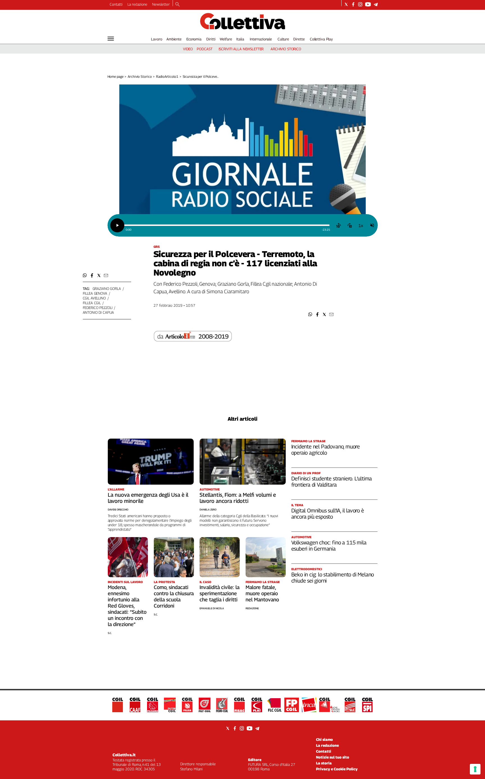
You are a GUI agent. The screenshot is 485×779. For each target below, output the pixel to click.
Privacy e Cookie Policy (337, 769)
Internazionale (261, 39)
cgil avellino (94, 298)
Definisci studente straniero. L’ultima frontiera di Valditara (331, 481)
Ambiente (174, 39)
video (188, 49)
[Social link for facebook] (353, 4)
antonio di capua (98, 312)
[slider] (227, 225)
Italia (240, 39)
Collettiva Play (321, 39)
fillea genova (95, 293)
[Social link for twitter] (346, 4)
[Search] (177, 4)
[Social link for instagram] (360, 4)
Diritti (210, 39)
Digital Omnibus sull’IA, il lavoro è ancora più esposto (327, 513)
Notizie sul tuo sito (332, 757)
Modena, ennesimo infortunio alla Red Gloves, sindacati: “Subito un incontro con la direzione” (127, 605)
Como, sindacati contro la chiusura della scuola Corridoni (174, 596)
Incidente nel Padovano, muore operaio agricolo (325, 449)
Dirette (299, 39)
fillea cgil (92, 303)
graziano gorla (107, 288)
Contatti (116, 4)
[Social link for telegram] (376, 4)
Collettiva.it (124, 754)
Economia (194, 39)
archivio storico (286, 49)
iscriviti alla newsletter (241, 49)
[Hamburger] (110, 38)
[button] (310, 314)
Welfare (226, 39)
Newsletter (161, 4)
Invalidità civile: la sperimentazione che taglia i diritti (219, 593)
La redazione (137, 4)
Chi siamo (324, 739)
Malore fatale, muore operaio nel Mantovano (262, 593)
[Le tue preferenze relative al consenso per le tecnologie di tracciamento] (475, 769)
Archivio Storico (140, 76)
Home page (115, 76)
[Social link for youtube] (368, 4)
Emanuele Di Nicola (212, 608)
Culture (283, 39)
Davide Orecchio (118, 509)
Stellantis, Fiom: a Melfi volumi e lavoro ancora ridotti (238, 498)
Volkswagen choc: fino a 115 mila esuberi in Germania (329, 545)
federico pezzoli (98, 307)
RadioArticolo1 (167, 76)
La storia (324, 763)
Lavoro (156, 39)
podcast (204, 49)
